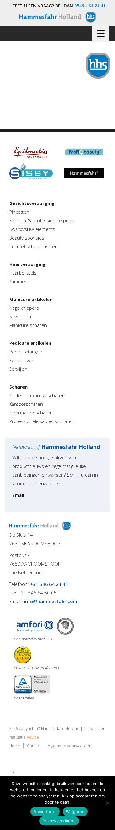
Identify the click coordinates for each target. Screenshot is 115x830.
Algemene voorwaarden (69, 745)
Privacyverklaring (59, 820)
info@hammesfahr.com (50, 601)
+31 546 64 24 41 (49, 584)
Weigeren (75, 811)
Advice (33, 737)
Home (14, 745)
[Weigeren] (107, 803)
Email (18, 495)
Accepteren (45, 811)
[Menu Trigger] (100, 33)
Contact (34, 745)
